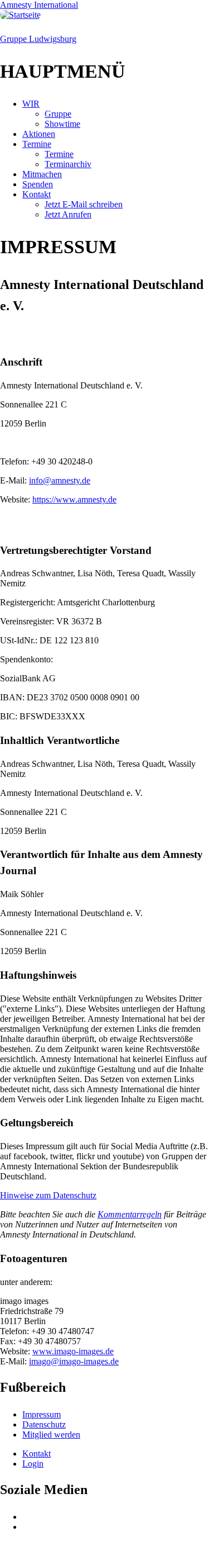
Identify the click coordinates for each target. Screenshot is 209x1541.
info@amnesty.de (59, 480)
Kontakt (36, 194)
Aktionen (38, 134)
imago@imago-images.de (74, 1361)
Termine (36, 144)
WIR (31, 103)
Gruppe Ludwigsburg (38, 39)
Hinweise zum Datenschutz (48, 1195)
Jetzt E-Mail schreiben (84, 204)
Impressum (41, 1414)
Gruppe (58, 113)
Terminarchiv (68, 164)
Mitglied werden (51, 1434)
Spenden (37, 184)
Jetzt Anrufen (68, 214)
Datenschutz (44, 1424)
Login (32, 1463)
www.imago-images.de (73, 1351)
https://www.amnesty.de (74, 499)
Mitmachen (42, 174)
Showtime (62, 124)
